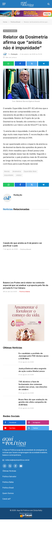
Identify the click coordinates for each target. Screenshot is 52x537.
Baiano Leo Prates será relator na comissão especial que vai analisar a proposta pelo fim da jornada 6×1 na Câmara (25, 285)
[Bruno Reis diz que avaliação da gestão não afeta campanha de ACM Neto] (9, 402)
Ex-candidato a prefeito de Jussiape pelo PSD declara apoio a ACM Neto (33, 356)
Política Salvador (9, 476)
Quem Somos (8, 493)
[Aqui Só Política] (27, 4)
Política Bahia (8, 482)
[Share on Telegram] (43, 63)
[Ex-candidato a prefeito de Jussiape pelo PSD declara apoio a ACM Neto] (9, 356)
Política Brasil (10, 31)
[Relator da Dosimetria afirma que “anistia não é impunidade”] (26, 84)
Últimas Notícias (9, 471)
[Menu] (4, 4)
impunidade (8, 175)
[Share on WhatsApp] (8, 63)
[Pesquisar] (48, 4)
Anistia (7, 171)
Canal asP (6, 499)
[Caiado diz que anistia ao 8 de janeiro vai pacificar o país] (26, 227)
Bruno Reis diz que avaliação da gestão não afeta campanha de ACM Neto (33, 402)
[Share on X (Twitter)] (31, 63)
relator (19, 175)
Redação (14, 54)
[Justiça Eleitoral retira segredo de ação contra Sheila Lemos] (9, 371)
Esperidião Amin (30, 171)
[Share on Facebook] (20, 63)
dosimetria (17, 171)
